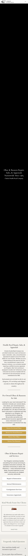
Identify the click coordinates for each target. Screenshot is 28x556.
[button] (25, 2)
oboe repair (15, 353)
